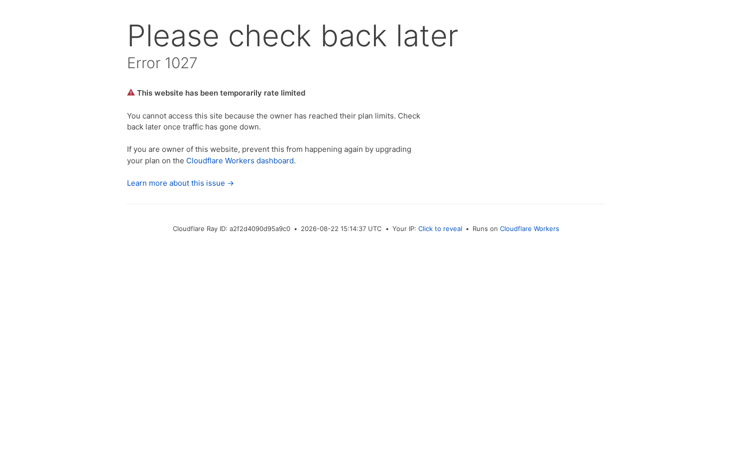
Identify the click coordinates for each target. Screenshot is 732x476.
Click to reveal (440, 229)
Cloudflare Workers (529, 229)
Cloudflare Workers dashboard (240, 160)
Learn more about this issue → (180, 183)
